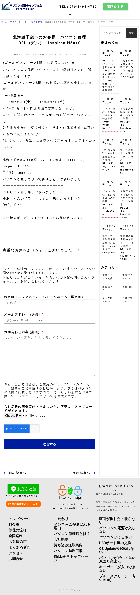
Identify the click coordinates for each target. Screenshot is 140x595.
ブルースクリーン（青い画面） (117, 578)
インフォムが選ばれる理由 (72, 526)
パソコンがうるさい (115, 537)
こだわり (61, 519)
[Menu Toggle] (70, 15)
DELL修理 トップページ (71, 558)
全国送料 (16, 536)
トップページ (20, 519)
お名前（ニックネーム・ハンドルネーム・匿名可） (44, 297)
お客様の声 (80, 55)
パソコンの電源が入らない (117, 530)
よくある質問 (19, 547)
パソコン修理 (36, 22)
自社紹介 (127, 286)
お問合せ (16, 559)
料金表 (14, 524)
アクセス (16, 553)
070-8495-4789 (109, 494)
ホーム (4, 22)
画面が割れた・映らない (117, 520)
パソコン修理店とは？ (72, 534)
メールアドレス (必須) (22, 314)
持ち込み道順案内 (68, 545)
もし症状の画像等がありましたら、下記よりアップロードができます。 (48, 408)
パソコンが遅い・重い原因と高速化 (117, 559)
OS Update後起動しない (116, 550)
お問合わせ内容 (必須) (22, 332)
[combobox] (113, 33)
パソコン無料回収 (68, 551)
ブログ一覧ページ (18, 22)
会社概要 (61, 539)
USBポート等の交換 (115, 543)
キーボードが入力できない (117, 569)
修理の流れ (18, 530)
